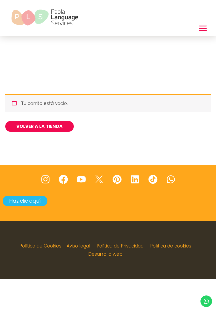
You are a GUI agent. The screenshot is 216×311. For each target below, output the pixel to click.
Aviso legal (78, 246)
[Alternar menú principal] (203, 28)
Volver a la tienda (39, 126)
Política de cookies (170, 246)
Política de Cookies (40, 246)
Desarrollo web (105, 254)
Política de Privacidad (120, 246)
